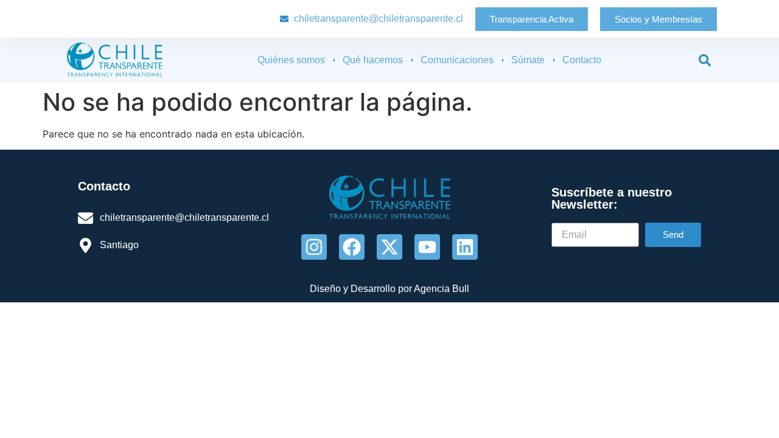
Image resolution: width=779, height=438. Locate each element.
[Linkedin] (465, 247)
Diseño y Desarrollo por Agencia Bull (389, 288)
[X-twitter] (389, 247)
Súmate (528, 60)
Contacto (581, 60)
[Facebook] (352, 247)
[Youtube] (427, 247)
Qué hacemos (373, 60)
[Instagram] (314, 247)
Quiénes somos (291, 60)
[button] (705, 60)
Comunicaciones (457, 60)
